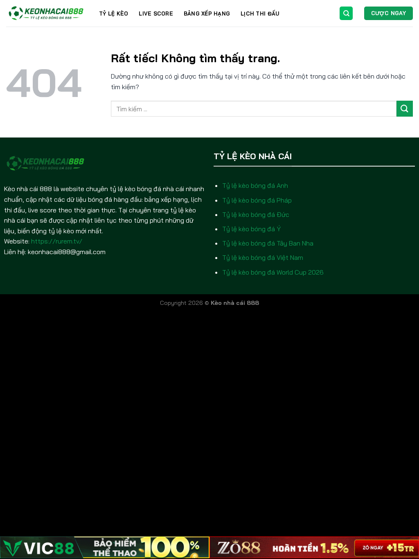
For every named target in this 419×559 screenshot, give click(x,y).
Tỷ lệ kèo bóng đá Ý (251, 229)
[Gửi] (404, 109)
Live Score (156, 13)
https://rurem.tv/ (56, 241)
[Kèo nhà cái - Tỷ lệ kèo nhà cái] (46, 13)
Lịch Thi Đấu (260, 13)
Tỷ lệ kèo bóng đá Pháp (257, 200)
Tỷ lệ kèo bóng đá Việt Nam (262, 257)
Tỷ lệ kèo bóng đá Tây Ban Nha (267, 243)
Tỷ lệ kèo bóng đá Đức (255, 214)
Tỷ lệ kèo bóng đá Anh (255, 185)
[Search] (346, 13)
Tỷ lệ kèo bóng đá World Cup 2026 (273, 272)
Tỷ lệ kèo (113, 13)
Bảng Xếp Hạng (207, 13)
